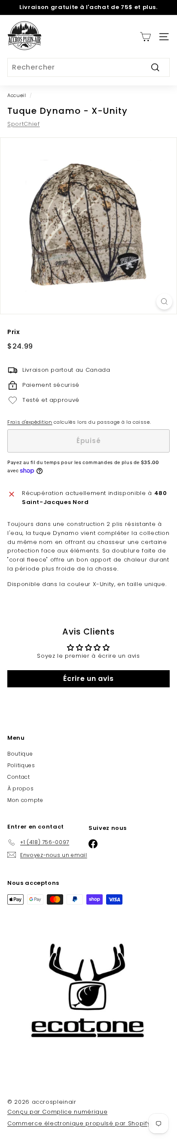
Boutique (20, 753)
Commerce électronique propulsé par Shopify (78, 1123)
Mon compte (25, 800)
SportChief (23, 124)
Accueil (16, 95)
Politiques (21, 765)
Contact (18, 777)
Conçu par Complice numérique (57, 1112)
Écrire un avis (88, 678)
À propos (20, 788)
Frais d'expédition (29, 422)
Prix (13, 332)
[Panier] (145, 36)
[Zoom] (164, 302)
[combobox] (88, 67)
